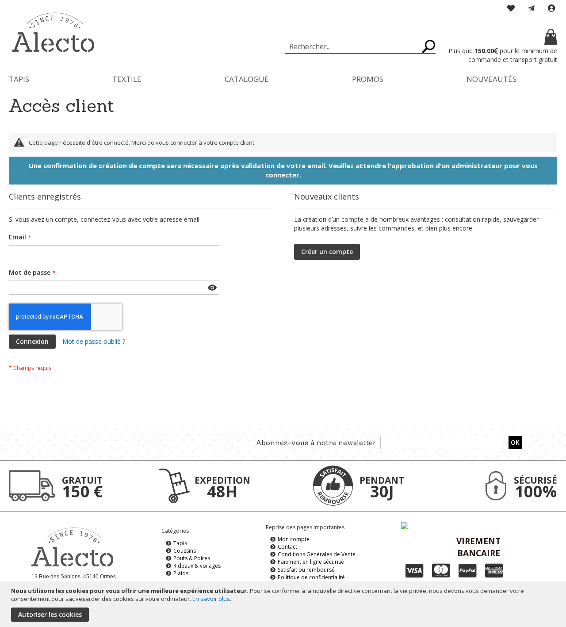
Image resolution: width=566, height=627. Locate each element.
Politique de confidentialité (311, 577)
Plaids (180, 573)
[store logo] (53, 32)
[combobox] (360, 46)
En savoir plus (211, 599)
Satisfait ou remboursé (306, 569)
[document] (284, 604)
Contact (287, 546)
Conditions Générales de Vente (317, 554)
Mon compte (294, 539)
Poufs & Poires (191, 558)
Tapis (180, 543)
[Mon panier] (502, 37)
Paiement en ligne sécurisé (311, 561)
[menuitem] (19, 79)
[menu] (283, 79)
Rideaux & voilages (197, 565)
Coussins (184, 550)
